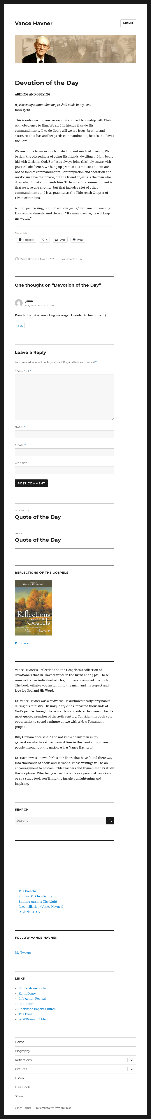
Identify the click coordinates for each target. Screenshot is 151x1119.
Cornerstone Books (33, 988)
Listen (19, 1078)
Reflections (23, 1060)
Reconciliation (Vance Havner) (41, 906)
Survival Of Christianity (35, 896)
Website (21, 463)
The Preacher (28, 891)
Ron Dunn (26, 1004)
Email (20, 445)
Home (19, 1042)
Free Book (22, 1087)
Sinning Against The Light (38, 901)
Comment (23, 371)
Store (19, 1096)
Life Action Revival (32, 998)
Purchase (21, 643)
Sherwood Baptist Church (37, 1009)
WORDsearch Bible (32, 1019)
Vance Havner (33, 23)
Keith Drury (27, 993)
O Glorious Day (29, 912)
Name (20, 427)
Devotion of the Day (70, 258)
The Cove (25, 1014)
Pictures (21, 1069)
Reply (19, 325)
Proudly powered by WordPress (53, 1108)
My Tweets (23, 952)
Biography (22, 1051)
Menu (128, 23)
